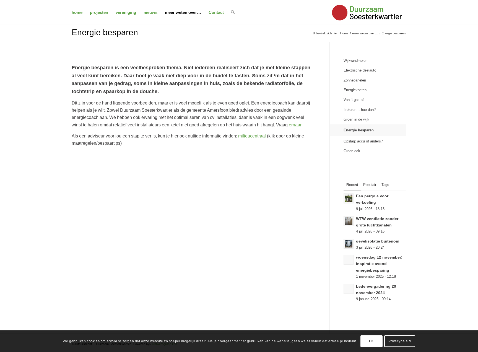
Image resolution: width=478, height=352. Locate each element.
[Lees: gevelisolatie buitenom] (349, 244)
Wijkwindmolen (355, 60)
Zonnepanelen (355, 80)
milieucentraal (252, 136)
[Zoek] (232, 12)
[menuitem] (77, 12)
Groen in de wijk (356, 119)
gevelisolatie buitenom (377, 241)
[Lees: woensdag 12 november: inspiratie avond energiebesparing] (349, 260)
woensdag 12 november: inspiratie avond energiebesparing (379, 263)
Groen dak (352, 151)
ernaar (295, 125)
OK (371, 341)
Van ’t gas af (354, 100)
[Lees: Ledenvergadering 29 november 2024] (349, 289)
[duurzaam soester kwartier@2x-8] (367, 12)
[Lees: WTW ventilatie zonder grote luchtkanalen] (349, 221)
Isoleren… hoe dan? (360, 110)
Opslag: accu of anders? (363, 141)
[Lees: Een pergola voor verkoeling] (349, 198)
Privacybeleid (399, 341)
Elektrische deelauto (360, 70)
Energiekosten (355, 90)
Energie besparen (105, 32)
